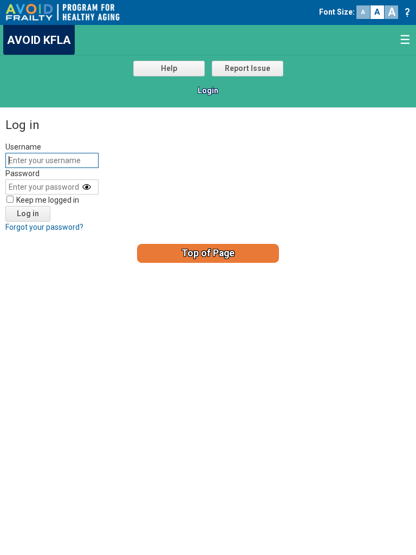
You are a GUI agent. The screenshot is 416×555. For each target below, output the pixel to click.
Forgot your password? (44, 227)
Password (22, 173)
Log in (28, 213)
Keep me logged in (47, 200)
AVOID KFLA (39, 40)
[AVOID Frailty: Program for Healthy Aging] (62, 11)
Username (23, 147)
